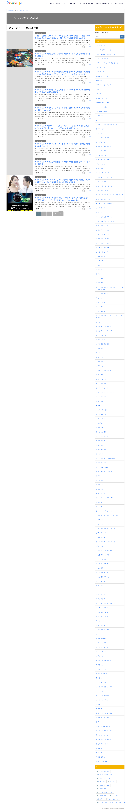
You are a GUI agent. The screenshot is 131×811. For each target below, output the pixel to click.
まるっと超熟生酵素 (102, 3)
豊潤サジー (100, 748)
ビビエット (100, 489)
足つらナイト (100, 752)
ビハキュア (100, 480)
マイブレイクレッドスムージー (106, 603)
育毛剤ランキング (102, 744)
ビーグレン (100, 454)
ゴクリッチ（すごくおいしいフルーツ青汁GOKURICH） (109, 288)
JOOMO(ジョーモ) (102, 76)
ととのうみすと (101, 414)
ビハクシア (100, 484)
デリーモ (99, 405)
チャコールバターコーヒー (105, 392)
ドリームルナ (100, 419)
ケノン (98, 274)
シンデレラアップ (102, 322)
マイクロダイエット (103, 599)
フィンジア (100, 520)
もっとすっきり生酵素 (103, 660)
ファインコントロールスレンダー (107, 515)
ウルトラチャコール (103, 173)
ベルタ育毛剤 (100, 568)
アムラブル (100, 133)
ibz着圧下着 (100, 72)
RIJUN (98, 94)
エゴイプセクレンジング (104, 186)
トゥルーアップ (101, 410)
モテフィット (100, 665)
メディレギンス (101, 651)
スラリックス (100, 366)
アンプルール (100, 142)
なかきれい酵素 (101, 432)
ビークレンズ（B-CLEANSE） (106, 458)
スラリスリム (100, 361)
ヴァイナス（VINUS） (103, 159)
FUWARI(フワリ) (102, 58)
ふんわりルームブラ (103, 555)
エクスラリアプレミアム (104, 177)
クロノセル (100, 265)
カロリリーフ (100, 208)
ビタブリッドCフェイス (104, 471)
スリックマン (100, 375)
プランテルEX (101, 533)
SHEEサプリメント (102, 98)
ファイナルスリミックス (104, 511)
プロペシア (100, 546)
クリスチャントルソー (103, 230)
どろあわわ (100, 427)
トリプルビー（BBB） (53, 3)
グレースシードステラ (103, 243)
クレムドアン (100, 256)
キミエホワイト (101, 212)
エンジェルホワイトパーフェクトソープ (109, 195)
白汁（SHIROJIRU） (103, 726)
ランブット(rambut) (103, 695)
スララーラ (102, 795)
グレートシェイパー (103, 247)
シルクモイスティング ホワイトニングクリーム (109, 316)
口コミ (101, 781)
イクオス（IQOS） (102, 151)
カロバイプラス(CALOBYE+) (106, 203)
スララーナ (100, 357)
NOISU (98, 89)
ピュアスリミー (101, 502)
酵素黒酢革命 (100, 757)
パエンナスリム (101, 440)
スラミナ (99, 353)
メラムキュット (101, 656)
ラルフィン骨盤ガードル (104, 687)
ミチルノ (99, 634)
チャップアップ (101, 396)
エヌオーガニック (102, 190)
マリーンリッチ (101, 625)
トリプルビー (100, 423)
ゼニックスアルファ (103, 379)
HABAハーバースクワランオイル (107, 63)
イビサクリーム (101, 155)
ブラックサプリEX (102, 524)
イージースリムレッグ (103, 146)
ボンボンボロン (101, 594)
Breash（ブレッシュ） (104, 50)
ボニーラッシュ (101, 581)
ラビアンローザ (101, 682)
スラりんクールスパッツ (104, 370)
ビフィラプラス (101, 493)
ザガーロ (99, 298)
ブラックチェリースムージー (106, 528)
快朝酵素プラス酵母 (103, 717)
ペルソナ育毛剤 (101, 559)
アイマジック (100, 120)
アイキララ (100, 116)
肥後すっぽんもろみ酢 (86, 3)
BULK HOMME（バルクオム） (106, 54)
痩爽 (97, 722)
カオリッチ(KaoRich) (103, 199)
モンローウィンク (102, 669)
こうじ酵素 (100, 282)
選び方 (101, 799)
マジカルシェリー (102, 607)
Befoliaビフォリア (102, 45)
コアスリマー (100, 278)
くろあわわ (100, 261)
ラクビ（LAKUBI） (69, 3)
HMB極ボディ (100, 67)
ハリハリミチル (101, 449)
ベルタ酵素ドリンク (103, 577)
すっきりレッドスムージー (105, 331)
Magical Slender (105, 774)
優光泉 (98, 704)
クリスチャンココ (40, 33)
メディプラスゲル (102, 647)
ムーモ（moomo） (102, 638)
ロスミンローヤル (102, 700)
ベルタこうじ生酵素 (103, 564)
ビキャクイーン (101, 462)
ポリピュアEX (101, 585)
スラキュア (100, 348)
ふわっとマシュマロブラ (104, 550)
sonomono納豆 (101, 107)
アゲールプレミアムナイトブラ (106, 124)
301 (113, 781)
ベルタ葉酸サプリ (102, 572)
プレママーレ (100, 537)
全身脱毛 (99, 709)
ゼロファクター (101, 383)
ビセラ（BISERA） (102, 467)
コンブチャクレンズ (103, 293)
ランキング (100, 691)
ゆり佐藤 (88, 46)
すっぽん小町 (100, 339)
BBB (115, 795)
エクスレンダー (101, 181)
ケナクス (99, 269)
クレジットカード (117, 3)
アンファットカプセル (103, 137)
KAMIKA (99, 80)
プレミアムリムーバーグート (106, 542)
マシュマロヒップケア (103, 616)
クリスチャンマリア (103, 239)
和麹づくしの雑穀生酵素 (104, 713)
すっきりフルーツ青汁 (103, 326)
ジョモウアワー (101, 311)
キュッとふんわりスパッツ (105, 217)
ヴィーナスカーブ (102, 164)
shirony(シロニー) (102, 102)
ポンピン (99, 590)
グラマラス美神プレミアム (105, 221)
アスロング (100, 129)
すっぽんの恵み (101, 335)
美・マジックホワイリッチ (105, 730)
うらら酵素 (100, 168)
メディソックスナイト (103, 643)
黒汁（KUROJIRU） (103, 761)
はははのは (100, 445)
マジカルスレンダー (103, 612)
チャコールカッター (103, 388)
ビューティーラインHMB (104, 498)
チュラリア (100, 401)
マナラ (98, 621)
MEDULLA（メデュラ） (104, 85)
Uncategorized (101, 111)
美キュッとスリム (102, 735)
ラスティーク (100, 678)
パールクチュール (102, 436)
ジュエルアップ (101, 302)
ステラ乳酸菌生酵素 (103, 344)
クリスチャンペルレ (103, 234)
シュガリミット (101, 307)
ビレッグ (99, 506)
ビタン (98, 476)
